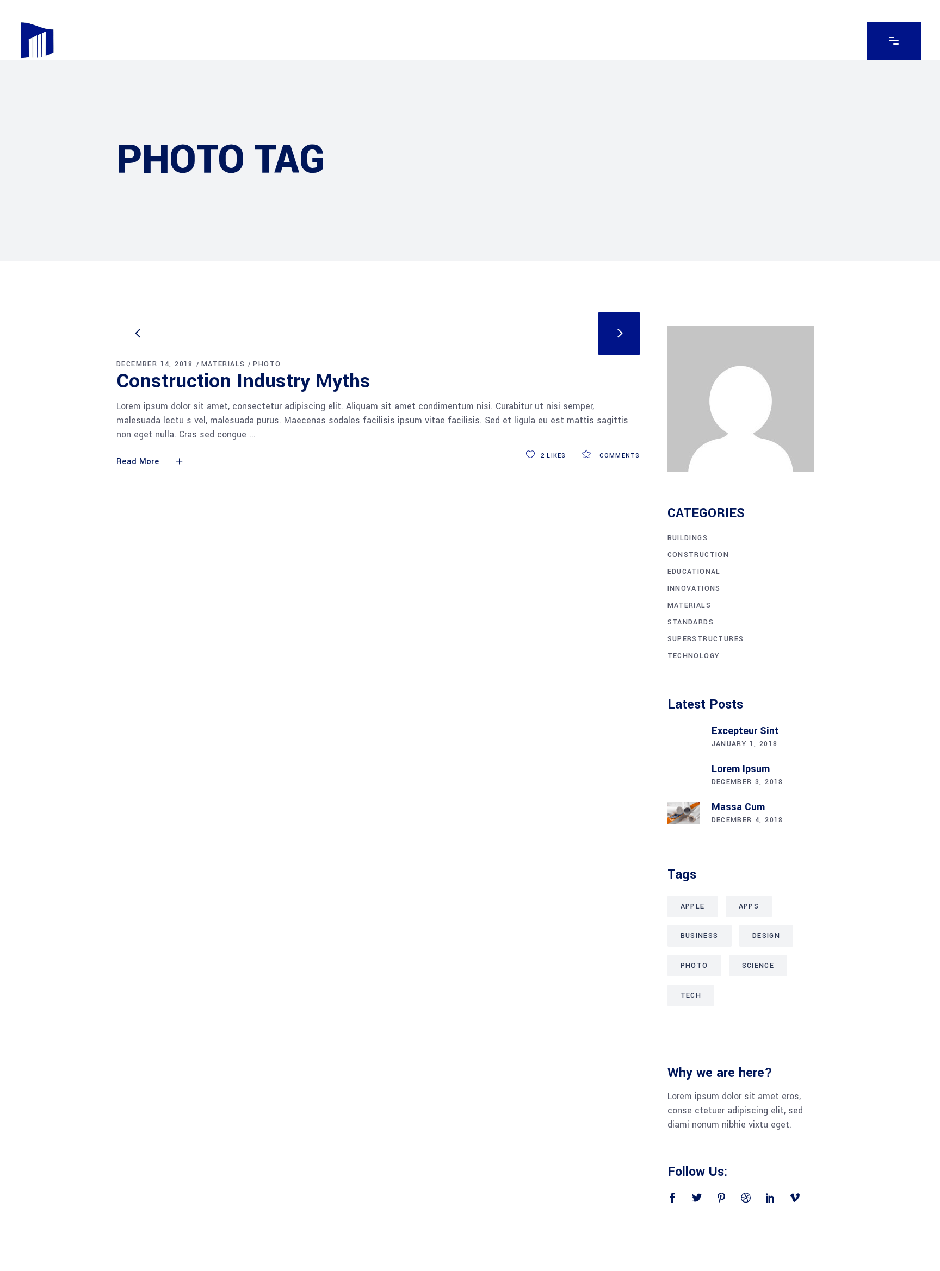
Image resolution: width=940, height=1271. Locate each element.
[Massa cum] (683, 813)
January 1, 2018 (745, 744)
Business (700, 936)
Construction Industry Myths (243, 381)
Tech (691, 995)
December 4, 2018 (747, 820)
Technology (693, 656)
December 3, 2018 (747, 782)
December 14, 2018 (154, 364)
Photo (267, 364)
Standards (690, 622)
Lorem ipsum (741, 769)
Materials (223, 364)
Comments (618, 456)
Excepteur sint (745, 731)
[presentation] (137, 333)
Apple (693, 906)
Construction (698, 555)
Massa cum (738, 807)
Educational (694, 572)
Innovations (694, 588)
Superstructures (705, 639)
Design (766, 936)
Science (758, 966)
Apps (749, 906)
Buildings (687, 538)
